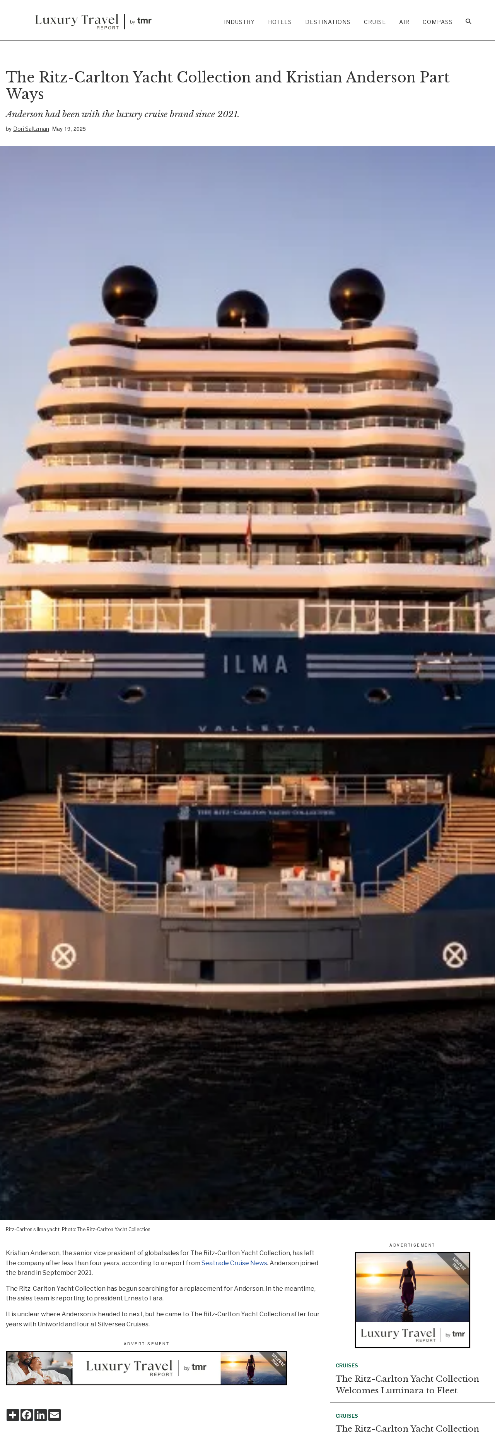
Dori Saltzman (31, 128)
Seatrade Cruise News (234, 1263)
